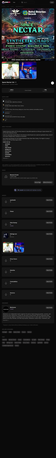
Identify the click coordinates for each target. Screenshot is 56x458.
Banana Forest (12, 339)
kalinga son (9, 342)
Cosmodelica (27, 339)
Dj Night (7, 105)
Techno (22, 105)
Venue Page (38, 182)
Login (52, 2)
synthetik (40, 342)
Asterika (5, 339)
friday (48, 339)
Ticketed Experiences (8, 345)
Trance (18, 105)
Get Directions (48, 182)
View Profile (49, 200)
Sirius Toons (26, 342)
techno (46, 342)
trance (16, 345)
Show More (5, 158)
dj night (34, 339)
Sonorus (33, 342)
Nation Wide (14, 105)
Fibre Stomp (41, 339)
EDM (10, 105)
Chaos (19, 339)
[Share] (52, 83)
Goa (4, 342)
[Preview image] (8, 247)
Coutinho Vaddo (14, 84)
